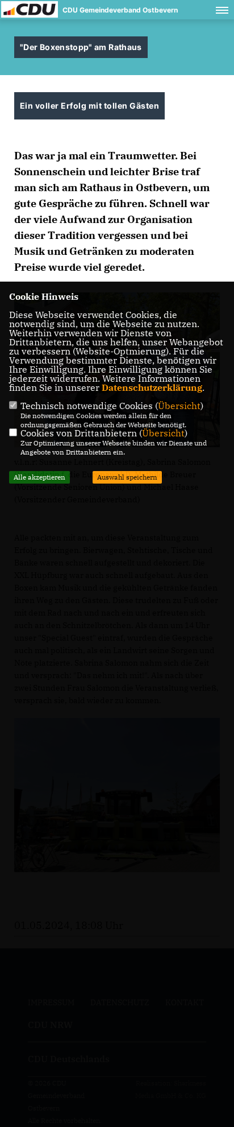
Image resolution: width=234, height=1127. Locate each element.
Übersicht (179, 405)
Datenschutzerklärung (152, 387)
